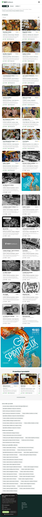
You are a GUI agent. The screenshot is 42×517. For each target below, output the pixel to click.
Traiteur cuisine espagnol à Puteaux (31, 466)
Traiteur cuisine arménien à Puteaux (10, 490)
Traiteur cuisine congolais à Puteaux (25, 478)
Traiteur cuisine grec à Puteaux (9, 486)
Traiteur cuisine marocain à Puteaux (10, 476)
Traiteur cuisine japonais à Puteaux (10, 474)
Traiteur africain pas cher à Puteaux (24, 450)
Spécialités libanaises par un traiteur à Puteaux (12, 452)
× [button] (16, 494)
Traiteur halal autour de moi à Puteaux (25, 447)
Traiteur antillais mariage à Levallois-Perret (11, 420)
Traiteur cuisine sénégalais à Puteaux (10, 471)
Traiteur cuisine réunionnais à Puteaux (10, 483)
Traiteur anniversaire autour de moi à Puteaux (12, 435)
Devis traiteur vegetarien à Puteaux (31, 452)
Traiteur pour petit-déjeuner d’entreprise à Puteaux (13, 437)
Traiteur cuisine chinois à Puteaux (26, 471)
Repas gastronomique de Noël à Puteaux (11, 440)
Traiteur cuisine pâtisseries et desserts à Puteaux (12, 459)
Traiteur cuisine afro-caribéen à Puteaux (29, 481)
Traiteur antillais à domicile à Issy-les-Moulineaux (13, 418)
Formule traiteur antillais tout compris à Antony (12, 423)
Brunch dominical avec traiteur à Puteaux (11, 442)
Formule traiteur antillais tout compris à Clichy (12, 425)
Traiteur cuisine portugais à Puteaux (10, 488)
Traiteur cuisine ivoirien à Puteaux (9, 478)
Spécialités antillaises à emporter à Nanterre (12, 408)
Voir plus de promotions (21, 397)
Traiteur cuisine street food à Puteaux (10, 457)
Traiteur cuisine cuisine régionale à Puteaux (11, 464)
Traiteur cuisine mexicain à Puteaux (24, 486)
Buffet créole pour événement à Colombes (11, 413)
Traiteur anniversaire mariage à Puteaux (11, 432)
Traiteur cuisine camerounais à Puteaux (11, 481)
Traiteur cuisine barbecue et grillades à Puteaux (12, 462)
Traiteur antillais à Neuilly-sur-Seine (31, 423)
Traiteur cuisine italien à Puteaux (9, 447)
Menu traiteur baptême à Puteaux (32, 437)
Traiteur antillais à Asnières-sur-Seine (29, 413)
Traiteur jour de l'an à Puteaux (27, 440)
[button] (9, 514)
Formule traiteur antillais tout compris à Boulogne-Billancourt (15, 406)
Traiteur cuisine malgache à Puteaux (27, 483)
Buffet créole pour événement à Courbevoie (12, 411)
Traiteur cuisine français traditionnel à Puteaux (12, 466)
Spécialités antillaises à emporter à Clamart (12, 427)
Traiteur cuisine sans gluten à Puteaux (27, 476)
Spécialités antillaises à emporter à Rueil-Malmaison (13, 415)
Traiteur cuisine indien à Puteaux (27, 469)
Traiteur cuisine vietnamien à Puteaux (26, 488)
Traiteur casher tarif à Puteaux (9, 450)
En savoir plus (11, 502)
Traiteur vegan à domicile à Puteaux (10, 454)
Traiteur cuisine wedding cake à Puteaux (11, 469)
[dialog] (9, 505)
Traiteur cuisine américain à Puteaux (26, 474)
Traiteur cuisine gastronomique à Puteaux (27, 454)
